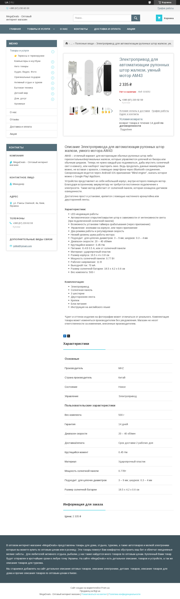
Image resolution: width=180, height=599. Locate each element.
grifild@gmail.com (22, 246)
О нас (64, 29)
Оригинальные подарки (27, 77)
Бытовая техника (23, 87)
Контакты (81, 29)
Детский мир (21, 93)
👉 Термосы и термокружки (29, 55)
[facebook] (64, 336)
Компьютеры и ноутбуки (27, 61)
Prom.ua (105, 588)
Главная (15, 29)
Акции (131, 29)
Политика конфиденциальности (124, 594)
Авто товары (21, 66)
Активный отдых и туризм (28, 82)
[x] (68, 336)
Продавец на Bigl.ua (90, 591)
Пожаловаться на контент (94, 594)
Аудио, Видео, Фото (25, 71)
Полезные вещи (84, 43)
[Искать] (135, 18)
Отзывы (14, 119)
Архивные (19, 103)
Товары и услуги (38, 29)
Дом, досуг (20, 98)
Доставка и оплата (107, 29)
